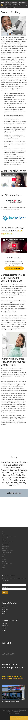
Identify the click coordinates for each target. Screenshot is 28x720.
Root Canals (4, 548)
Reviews (3, 554)
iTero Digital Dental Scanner (7, 540)
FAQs (3, 568)
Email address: (5, 587)
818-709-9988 (8, 653)
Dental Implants (5, 535)
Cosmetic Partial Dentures (7, 542)
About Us (3, 557)
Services (3, 533)
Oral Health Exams (5, 546)
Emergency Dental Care (6, 552)
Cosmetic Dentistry (5, 544)
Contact (3, 567)
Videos (3, 565)
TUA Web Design (16, 713)
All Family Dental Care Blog (7, 563)
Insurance (4, 559)
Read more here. (12, 232)
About (3, 556)
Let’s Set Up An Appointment (13, 268)
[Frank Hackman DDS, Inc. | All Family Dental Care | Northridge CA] (2, 5)
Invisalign (3, 539)
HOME (3, 531)
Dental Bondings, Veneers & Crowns (8, 537)
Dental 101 (4, 561)
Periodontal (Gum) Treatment (7, 550)
